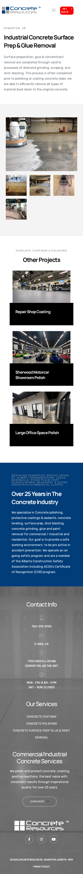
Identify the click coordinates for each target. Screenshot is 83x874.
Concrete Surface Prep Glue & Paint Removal (41, 734)
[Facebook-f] (29, 839)
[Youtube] (54, 839)
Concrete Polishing (41, 723)
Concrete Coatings (41, 716)
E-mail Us (41, 644)
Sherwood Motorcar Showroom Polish (32, 375)
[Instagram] (41, 839)
